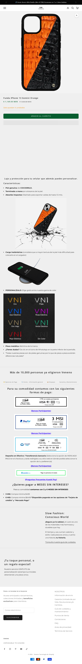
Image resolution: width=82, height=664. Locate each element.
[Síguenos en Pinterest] (16, 649)
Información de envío (64, 595)
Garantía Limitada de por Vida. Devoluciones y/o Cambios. (65, 602)
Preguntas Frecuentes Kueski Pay (41, 480)
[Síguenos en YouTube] (21, 649)
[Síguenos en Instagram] (10, 649)
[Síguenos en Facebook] (4, 649)
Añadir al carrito (41, 116)
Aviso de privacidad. (63, 627)
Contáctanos (60, 619)
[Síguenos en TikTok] (27, 649)
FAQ (56, 623)
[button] (41, 122)
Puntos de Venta (62, 616)
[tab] (10, 382)
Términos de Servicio (63, 631)
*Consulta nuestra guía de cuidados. (60, 542)
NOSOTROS (60, 592)
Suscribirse (13, 617)
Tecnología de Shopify (46, 654)
